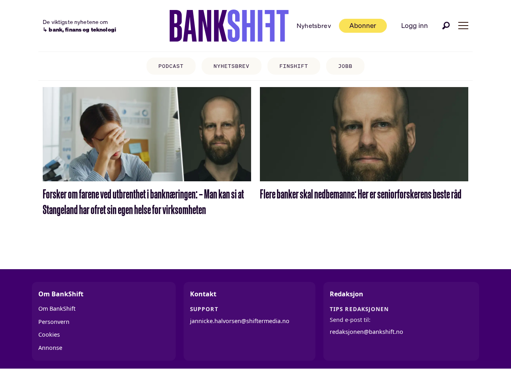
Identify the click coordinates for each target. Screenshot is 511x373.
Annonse (50, 347)
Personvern (53, 321)
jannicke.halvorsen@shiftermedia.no (239, 321)
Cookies (49, 334)
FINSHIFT (293, 66)
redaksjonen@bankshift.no (366, 331)
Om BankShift (56, 308)
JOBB (345, 66)
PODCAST (171, 66)
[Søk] (446, 25)
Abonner (362, 25)
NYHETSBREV (232, 66)
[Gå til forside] (229, 26)
